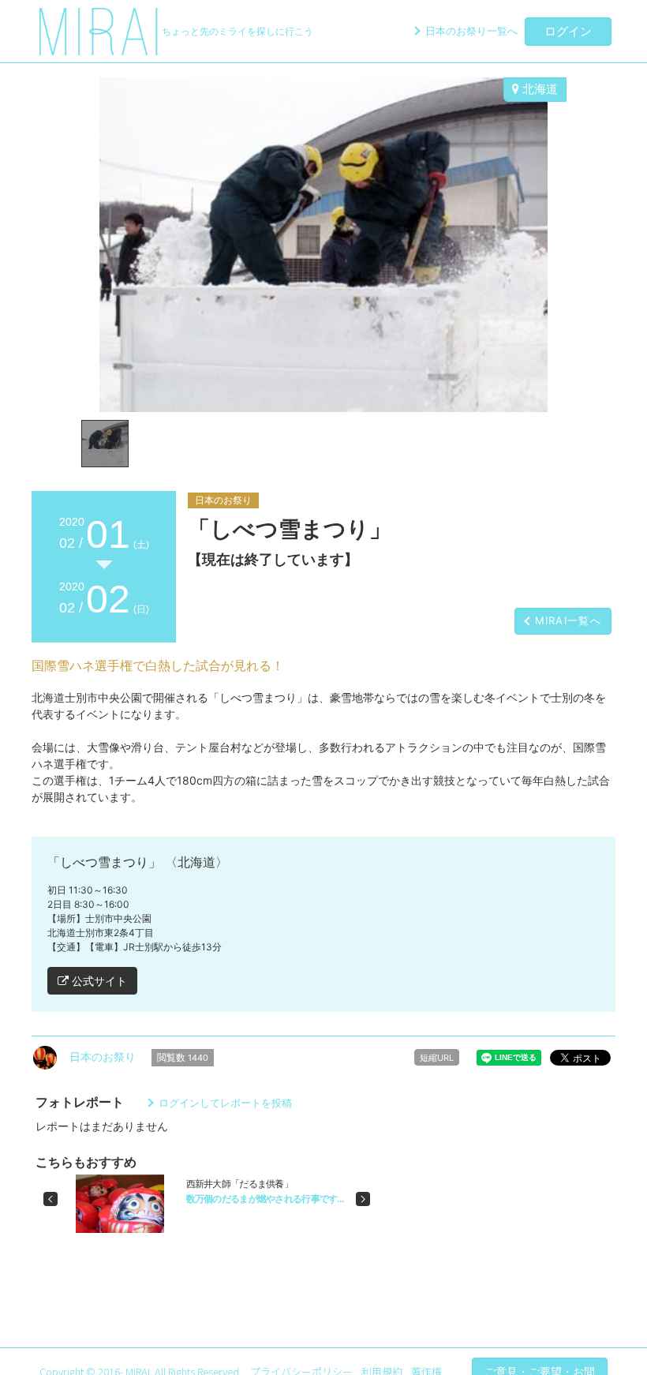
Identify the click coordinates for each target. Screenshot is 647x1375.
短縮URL (437, 1057)
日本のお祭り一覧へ (471, 30)
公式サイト (98, 980)
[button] (50, 1199)
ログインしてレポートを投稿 (225, 1102)
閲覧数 (182, 1057)
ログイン (568, 31)
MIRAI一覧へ (568, 620)
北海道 (538, 88)
